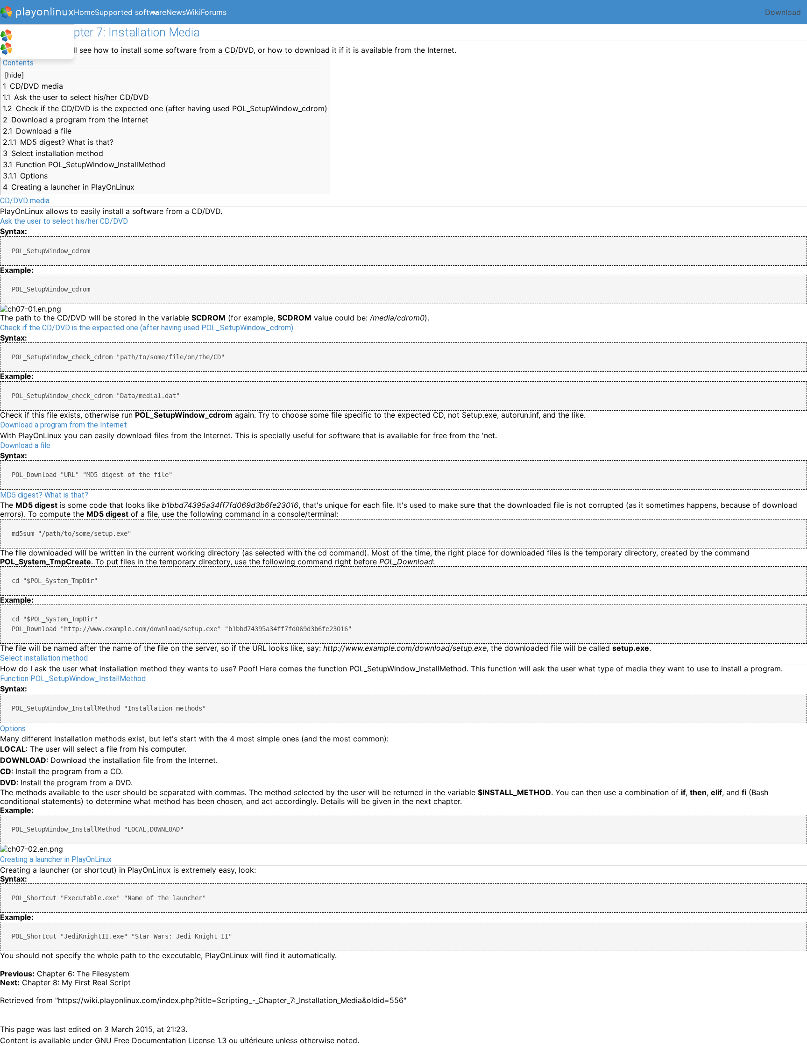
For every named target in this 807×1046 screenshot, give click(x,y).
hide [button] (14, 75)
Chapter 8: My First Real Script (76, 982)
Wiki (193, 12)
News (176, 12)
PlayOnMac (32, 49)
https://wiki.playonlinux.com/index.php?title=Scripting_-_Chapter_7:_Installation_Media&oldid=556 (231, 1000)
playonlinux (44, 12)
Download (783, 12)
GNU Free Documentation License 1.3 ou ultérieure (184, 1040)
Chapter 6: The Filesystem (83, 973)
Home (84, 12)
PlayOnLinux (34, 36)
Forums (214, 12)
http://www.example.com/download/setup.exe (405, 648)
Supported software (130, 12)
